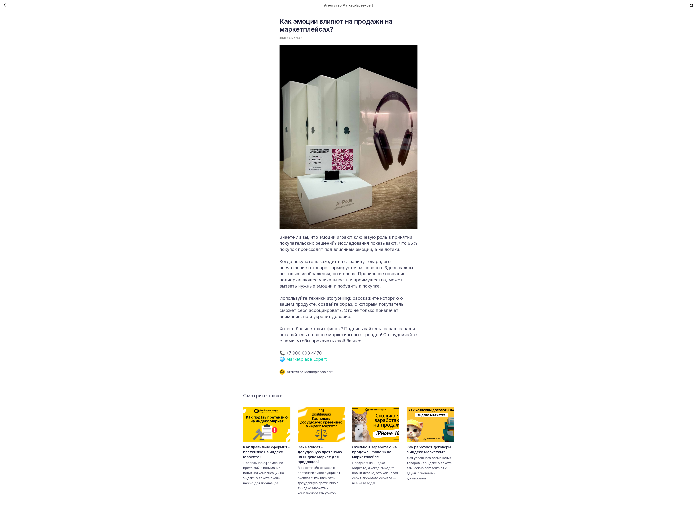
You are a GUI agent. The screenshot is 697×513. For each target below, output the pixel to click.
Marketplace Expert (306, 359)
